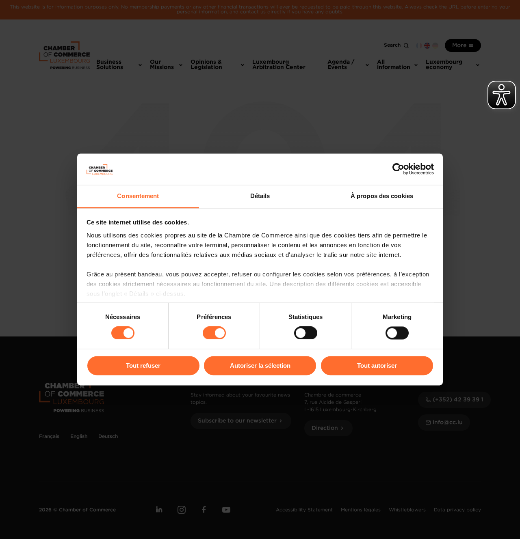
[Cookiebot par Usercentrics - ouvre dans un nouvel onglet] (398, 169)
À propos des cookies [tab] (382, 195)
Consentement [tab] (138, 195)
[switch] (214, 333)
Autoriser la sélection (260, 365)
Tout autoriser (377, 365)
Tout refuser (143, 365)
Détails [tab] (260, 195)
